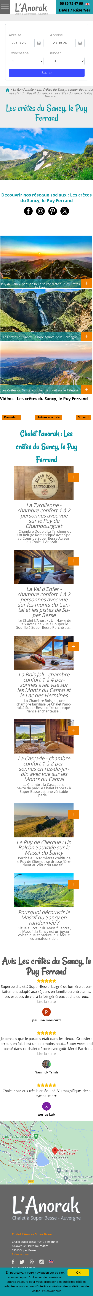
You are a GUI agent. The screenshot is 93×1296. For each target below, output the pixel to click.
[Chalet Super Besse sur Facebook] (15, 1261)
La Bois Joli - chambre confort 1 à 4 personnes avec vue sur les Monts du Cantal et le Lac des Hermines (44, 685)
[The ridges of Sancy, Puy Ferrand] (87, 3)
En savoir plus (51, 1291)
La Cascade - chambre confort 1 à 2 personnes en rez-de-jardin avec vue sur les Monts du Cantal (44, 769)
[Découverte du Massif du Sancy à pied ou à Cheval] (46, 1208)
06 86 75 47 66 (71, 3)
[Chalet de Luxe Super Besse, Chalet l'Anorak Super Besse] (7, 89)
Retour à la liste (48, 417)
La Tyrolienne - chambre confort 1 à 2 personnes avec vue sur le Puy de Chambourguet (43, 515)
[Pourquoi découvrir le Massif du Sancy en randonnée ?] (73, 884)
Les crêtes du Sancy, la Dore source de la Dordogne (40, 337)
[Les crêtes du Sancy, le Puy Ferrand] (31, 10)
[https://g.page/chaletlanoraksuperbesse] (34, 1261)
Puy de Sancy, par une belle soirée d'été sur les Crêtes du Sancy (40, 285)
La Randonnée (23, 89)
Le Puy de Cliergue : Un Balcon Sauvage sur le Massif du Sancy (43, 847)
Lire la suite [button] (46, 1001)
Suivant (83, 417)
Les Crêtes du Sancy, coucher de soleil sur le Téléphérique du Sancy (41, 392)
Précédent (11, 417)
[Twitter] (24, 1261)
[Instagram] (44, 1261)
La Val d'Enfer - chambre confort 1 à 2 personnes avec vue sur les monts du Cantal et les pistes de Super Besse (43, 602)
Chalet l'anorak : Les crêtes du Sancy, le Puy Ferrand (46, 446)
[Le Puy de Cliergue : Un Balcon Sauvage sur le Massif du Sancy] (73, 814)
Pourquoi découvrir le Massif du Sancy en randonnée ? (44, 917)
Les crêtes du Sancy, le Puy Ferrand (68, 94)
